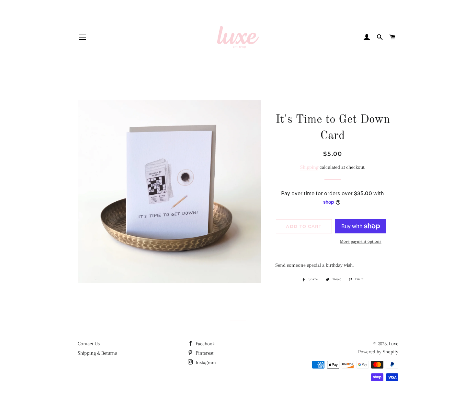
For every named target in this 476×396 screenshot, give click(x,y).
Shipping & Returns (97, 353)
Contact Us (89, 344)
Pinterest (203, 353)
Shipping (309, 167)
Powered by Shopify (378, 352)
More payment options (360, 241)
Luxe (393, 344)
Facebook (204, 344)
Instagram (205, 362)
